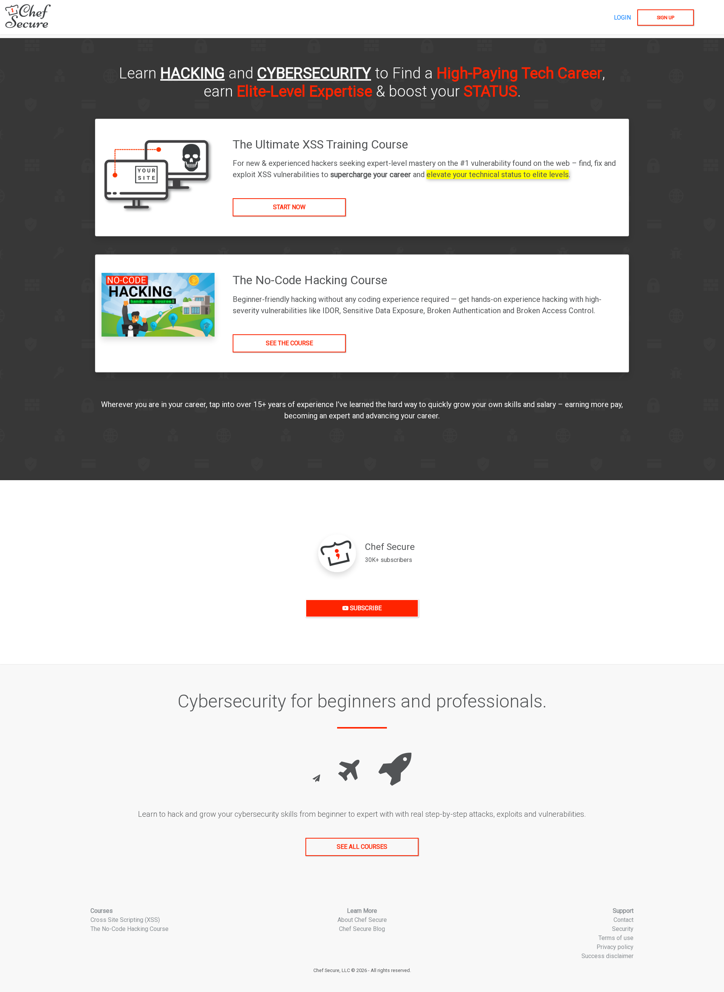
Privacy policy (615, 947)
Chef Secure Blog (362, 928)
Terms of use (616, 937)
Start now (289, 207)
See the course (289, 343)
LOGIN (622, 17)
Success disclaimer (607, 956)
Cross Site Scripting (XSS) (125, 919)
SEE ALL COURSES (362, 846)
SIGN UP (665, 17)
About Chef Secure (362, 919)
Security (623, 928)
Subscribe (365, 608)
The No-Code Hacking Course (129, 928)
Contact (624, 919)
